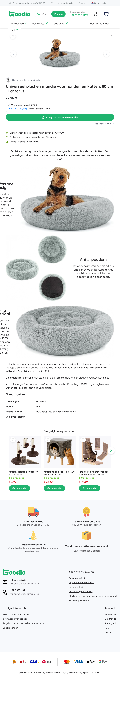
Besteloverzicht (77, 578)
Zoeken (58, 13)
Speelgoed (58, 23)
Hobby (108, 632)
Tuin (12, 29)
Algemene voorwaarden (81, 582)
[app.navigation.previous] (8, 450)
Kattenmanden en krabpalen (26, 80)
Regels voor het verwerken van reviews (23, 623)
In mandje (21, 488)
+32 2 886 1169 (79, 15)
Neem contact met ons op (16, 614)
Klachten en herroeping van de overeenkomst (93, 596)
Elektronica (38, 23)
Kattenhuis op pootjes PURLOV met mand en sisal (59, 473)
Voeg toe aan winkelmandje (62, 117)
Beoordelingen (10, 627)
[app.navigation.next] (111, 450)
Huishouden (17, 23)
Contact (82, 3)
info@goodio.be (18, 580)
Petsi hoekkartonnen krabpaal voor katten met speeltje (94, 473)
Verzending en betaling (62, 3)
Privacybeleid (76, 587)
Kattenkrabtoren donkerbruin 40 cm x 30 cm (23, 473)
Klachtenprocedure (79, 600)
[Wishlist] (13, 36)
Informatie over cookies (15, 618)
